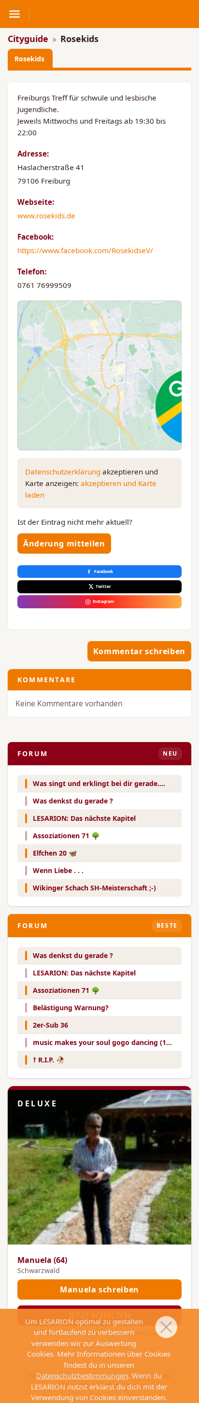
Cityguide (28, 38)
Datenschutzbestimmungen (82, 1375)
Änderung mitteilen (64, 543)
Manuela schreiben (99, 1289)
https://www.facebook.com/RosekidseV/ (85, 250)
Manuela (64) (42, 1260)
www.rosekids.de (46, 215)
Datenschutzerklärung (62, 471)
